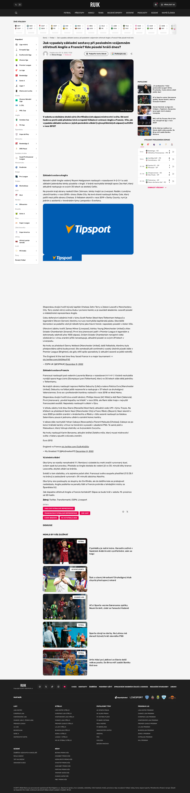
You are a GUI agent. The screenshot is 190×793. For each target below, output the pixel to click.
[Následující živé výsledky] (173, 29)
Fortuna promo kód (62, 769)
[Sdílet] (131, 54)
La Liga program (144, 727)
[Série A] (142, 144)
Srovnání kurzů (20, 763)
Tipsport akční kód (62, 773)
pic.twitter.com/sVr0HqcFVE (56, 359)
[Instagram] (58, 686)
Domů (45, 38)
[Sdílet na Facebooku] (123, 512)
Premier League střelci (64, 723)
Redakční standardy (159, 687)
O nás (74, 687)
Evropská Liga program (147, 717)
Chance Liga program (146, 713)
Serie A (16, 733)
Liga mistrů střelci (62, 710)
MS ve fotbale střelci (63, 740)
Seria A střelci (60, 733)
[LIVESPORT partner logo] (136, 697)
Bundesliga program (146, 730)
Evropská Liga (19, 713)
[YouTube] (64, 686)
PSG (98, 737)
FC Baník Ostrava (103, 720)
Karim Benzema (50, 518)
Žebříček (93, 687)
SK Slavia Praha (102, 713)
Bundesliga (18, 730)
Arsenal (100, 733)
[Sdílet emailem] (131, 512)
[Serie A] (160, 144)
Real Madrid (101, 723)
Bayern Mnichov (103, 744)
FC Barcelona (102, 727)
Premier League (19, 723)
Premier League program (147, 723)
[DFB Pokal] (166, 144)
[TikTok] (52, 686)
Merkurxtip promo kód (63, 759)
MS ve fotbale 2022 (69, 518)
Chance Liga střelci (62, 720)
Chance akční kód (62, 776)
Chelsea (100, 740)
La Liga (16, 727)
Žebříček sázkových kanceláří (25, 753)
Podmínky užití (105, 687)
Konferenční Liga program (148, 720)
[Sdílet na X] (127, 512)
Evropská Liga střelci (63, 713)
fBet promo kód (61, 779)
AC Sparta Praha (103, 710)
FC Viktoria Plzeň (103, 717)
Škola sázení (18, 756)
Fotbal (52, 38)
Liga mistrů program (146, 710)
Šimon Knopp (56, 55)
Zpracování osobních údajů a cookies (131, 687)
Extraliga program (145, 737)
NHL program (143, 740)
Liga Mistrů (18, 710)
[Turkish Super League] (172, 144)
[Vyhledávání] (16, 12)
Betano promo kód (62, 753)
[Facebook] (39, 686)
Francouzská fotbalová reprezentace (60, 513)
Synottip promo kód (62, 763)
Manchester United (104, 730)
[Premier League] (154, 144)
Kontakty (83, 687)
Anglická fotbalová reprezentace (58, 508)
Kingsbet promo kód (62, 756)
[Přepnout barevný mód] (18, 5)
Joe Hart (85, 513)
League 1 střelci (61, 737)
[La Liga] (148, 144)
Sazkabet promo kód (63, 766)
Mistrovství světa (20, 737)
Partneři (17, 697)
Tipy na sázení (19, 759)
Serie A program (144, 733)
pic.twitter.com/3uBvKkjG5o (75, 446)
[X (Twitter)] (46, 686)
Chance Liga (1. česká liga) (23, 720)
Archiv (173, 687)
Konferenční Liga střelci (64, 717)
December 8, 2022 (74, 364)
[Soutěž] (155, 4)
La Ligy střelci (60, 727)
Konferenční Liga (20, 717)
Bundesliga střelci (62, 730)
